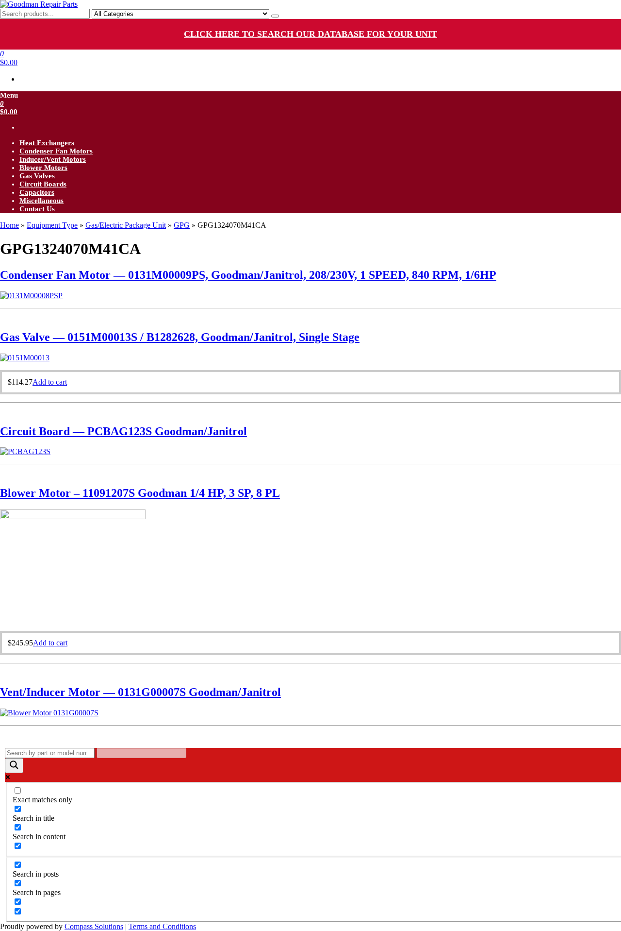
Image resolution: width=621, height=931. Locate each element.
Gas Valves (37, 176)
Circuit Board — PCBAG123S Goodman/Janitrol (123, 431)
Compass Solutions (94, 926)
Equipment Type (52, 225)
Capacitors (36, 192)
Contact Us (37, 209)
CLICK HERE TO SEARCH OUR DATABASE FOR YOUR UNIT (310, 34)
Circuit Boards (42, 184)
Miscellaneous (41, 200)
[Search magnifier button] (14, 765)
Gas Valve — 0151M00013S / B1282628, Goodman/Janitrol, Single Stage (180, 337)
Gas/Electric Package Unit (125, 225)
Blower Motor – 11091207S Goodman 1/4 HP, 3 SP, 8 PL (140, 493)
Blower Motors (43, 167)
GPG (182, 225)
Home (9, 225)
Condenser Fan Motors (56, 151)
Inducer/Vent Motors (52, 159)
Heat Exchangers (46, 143)
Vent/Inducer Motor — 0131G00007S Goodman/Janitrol (140, 692)
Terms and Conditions (162, 926)
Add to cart (50, 382)
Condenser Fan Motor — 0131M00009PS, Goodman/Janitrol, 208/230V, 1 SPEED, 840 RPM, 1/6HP (248, 275)
